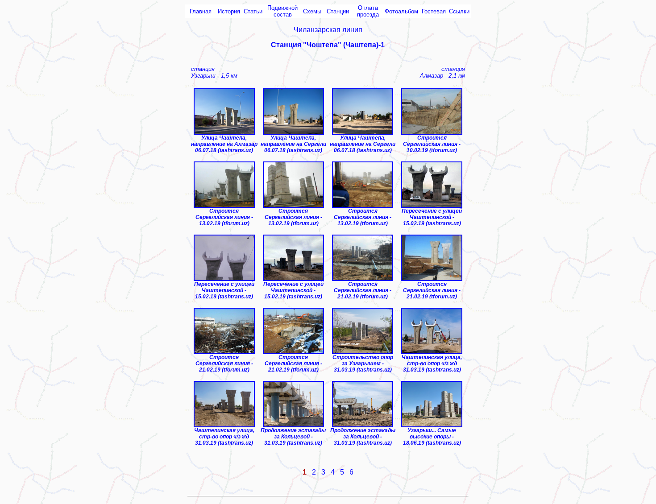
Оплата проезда (368, 11)
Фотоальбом (401, 11)
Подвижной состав (282, 11)
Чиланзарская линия (328, 29)
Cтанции (338, 11)
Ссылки (459, 11)
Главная (201, 11)
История (229, 11)
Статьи (253, 11)
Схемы (312, 11)
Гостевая (434, 11)
